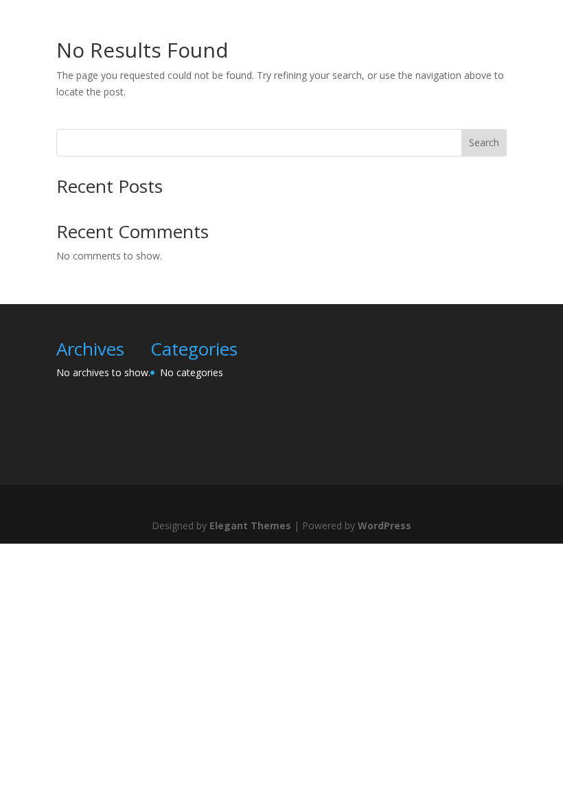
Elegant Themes (250, 525)
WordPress (384, 525)
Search (484, 142)
